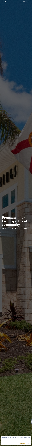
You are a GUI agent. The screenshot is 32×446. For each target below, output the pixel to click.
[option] (16, 223)
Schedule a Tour (25, 1)
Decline (28, 443)
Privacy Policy (3, 439)
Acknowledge (22, 443)
